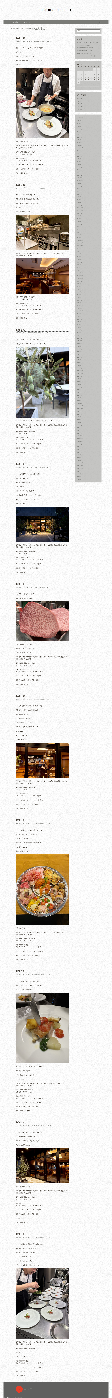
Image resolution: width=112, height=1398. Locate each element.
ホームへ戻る (14, 22)
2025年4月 (80, 164)
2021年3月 (80, 297)
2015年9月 (80, 471)
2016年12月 (80, 436)
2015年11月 (80, 466)
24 (78, 80)
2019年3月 (80, 362)
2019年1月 (80, 368)
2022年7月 (80, 254)
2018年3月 (80, 395)
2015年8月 (80, 474)
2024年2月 (80, 202)
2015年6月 (80, 476)
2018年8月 (80, 381)
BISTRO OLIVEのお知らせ (83, 45)
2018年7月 (80, 384)
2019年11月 (80, 341)
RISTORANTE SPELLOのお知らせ (36, 41)
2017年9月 (80, 411)
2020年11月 (80, 308)
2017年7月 (80, 417)
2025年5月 (80, 161)
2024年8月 (80, 186)
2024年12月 (80, 175)
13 (88, 74)
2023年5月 (80, 227)
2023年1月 (80, 237)
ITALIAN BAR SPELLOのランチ (84, 50)
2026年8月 (80, 121)
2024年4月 (80, 197)
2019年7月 (80, 351)
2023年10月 (80, 213)
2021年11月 (80, 275)
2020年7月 (80, 319)
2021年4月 (80, 294)
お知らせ (20, 37)
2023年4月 (80, 229)
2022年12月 (80, 240)
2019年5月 (80, 357)
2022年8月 (80, 251)
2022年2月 (80, 267)
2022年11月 (80, 243)
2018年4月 (80, 392)
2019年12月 (80, 338)
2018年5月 (80, 389)
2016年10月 (80, 441)
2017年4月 (80, 425)
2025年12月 (80, 142)
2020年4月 (80, 327)
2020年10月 (80, 311)
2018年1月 (80, 400)
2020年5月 (80, 324)
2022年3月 (80, 265)
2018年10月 (80, 376)
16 (98, 74)
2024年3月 (80, 199)
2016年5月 (80, 455)
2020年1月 (80, 335)
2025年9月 (80, 150)
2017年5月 (80, 422)
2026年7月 (80, 123)
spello (49, 41)
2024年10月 (80, 180)
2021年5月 (80, 292)
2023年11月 (80, 210)
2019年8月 (80, 349)
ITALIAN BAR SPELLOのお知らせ (85, 48)
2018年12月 (80, 370)
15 (94, 74)
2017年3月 (80, 428)
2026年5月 (80, 129)
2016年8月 (80, 447)
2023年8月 (80, 218)
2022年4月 (80, 262)
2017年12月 (80, 403)
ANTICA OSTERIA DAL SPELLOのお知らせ (87, 42)
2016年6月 (80, 452)
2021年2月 (80, 300)
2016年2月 (80, 457)
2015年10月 (80, 468)
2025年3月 (80, 167)
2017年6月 (80, 419)
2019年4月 (80, 360)
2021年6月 (80, 289)
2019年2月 (80, 365)
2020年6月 (80, 322)
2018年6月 (80, 387)
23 (98, 77)
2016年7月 (80, 449)
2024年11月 (80, 178)
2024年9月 (80, 183)
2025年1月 (80, 172)
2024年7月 (80, 189)
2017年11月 (80, 406)
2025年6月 (80, 159)
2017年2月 (80, 430)
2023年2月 (80, 235)
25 (82, 80)
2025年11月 (80, 145)
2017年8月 (80, 414)
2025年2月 (80, 169)
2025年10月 (80, 148)
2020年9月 (80, 313)
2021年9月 (80, 281)
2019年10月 (80, 343)
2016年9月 (80, 444)
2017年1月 (80, 433)
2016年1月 (80, 460)
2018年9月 (80, 379)
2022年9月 (80, 248)
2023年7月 (80, 221)
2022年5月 (80, 259)
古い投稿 (25, 1389)
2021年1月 (80, 303)
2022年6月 (80, 256)
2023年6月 (80, 224)
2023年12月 (80, 208)
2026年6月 (80, 126)
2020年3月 (80, 330)
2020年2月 (80, 332)
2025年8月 (80, 153)
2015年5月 (80, 479)
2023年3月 (80, 232)
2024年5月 (80, 194)
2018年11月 (80, 373)
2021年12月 (80, 273)
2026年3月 (80, 134)
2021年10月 (80, 278)
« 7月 (82, 85)
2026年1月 (80, 140)
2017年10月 (80, 408)
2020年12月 (80, 305)
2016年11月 (80, 438)
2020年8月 (80, 316)
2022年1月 (80, 270)
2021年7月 (80, 286)
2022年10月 (80, 246)
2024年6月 (80, 191)
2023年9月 (80, 216)
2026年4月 (80, 131)
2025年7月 (80, 156)
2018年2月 (80, 398)
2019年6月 (80, 354)
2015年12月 (80, 463)
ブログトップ (26, 22)
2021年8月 (80, 284)
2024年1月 (80, 205)
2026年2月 (80, 137)
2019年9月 (80, 346)
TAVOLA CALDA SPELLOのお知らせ (86, 56)
